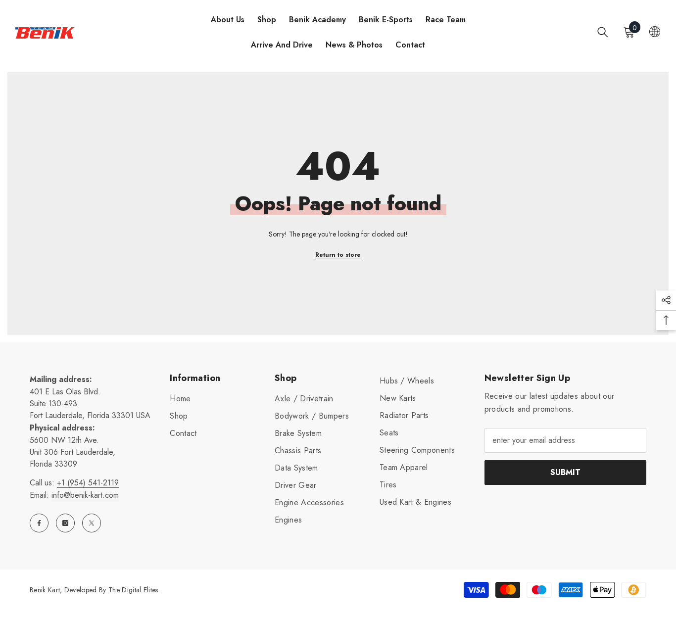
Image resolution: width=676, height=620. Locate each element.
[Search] (602, 32)
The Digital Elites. (134, 590)
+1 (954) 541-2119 (88, 482)
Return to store (338, 254)
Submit (565, 472)
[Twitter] (91, 523)
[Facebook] (39, 523)
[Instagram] (65, 523)
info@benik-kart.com (85, 495)
